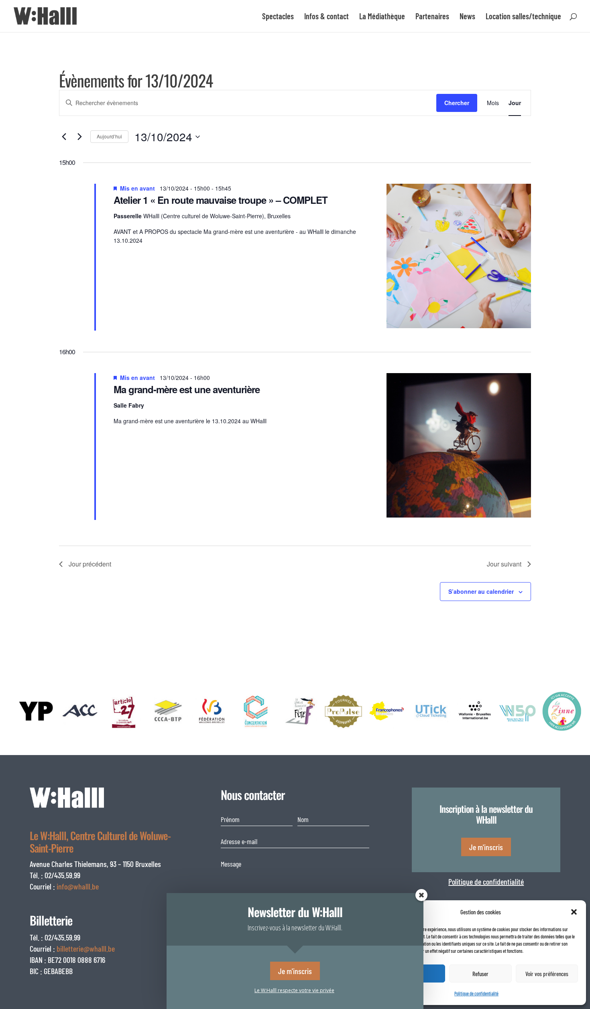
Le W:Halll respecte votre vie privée (294, 990)
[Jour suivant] (79, 137)
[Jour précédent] (64, 137)
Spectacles (278, 17)
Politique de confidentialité (486, 881)
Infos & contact (326, 17)
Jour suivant (504, 563)
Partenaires (432, 17)
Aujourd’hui (109, 136)
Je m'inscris (486, 847)
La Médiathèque (382, 17)
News (467, 17)
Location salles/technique (523, 17)
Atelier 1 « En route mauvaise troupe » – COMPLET (221, 200)
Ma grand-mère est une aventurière (187, 389)
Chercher (456, 103)
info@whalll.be (78, 886)
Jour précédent (90, 563)
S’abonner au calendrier (481, 591)
